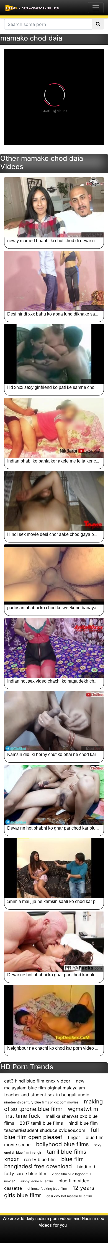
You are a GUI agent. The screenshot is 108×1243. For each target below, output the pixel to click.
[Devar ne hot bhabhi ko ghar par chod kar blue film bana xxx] (54, 941)
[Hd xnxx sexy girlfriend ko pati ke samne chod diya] (54, 354)
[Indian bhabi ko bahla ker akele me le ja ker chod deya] (54, 428)
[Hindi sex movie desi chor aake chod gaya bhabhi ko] (54, 501)
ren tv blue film (40, 1159)
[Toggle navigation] (96, 7)
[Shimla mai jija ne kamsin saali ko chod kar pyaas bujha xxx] (54, 868)
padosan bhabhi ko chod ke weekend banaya (51, 607)
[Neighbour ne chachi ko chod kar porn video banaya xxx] (54, 1015)
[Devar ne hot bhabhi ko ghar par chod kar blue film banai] (54, 795)
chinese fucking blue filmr (47, 1188)
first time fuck (22, 1116)
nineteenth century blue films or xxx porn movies (41, 1102)
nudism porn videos (54, 1218)
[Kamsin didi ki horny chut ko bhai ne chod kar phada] (54, 721)
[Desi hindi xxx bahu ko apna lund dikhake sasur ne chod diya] (54, 281)
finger (74, 1137)
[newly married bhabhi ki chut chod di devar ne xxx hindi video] (54, 207)
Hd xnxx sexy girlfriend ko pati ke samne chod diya (56, 387)
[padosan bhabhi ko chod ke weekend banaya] (54, 574)
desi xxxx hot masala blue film (69, 1196)
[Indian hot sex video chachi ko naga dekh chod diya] (54, 648)
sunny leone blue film (36, 1181)
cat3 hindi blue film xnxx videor (37, 1081)
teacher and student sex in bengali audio (46, 1094)
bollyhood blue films (62, 1144)
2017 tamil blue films (41, 1123)
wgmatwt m (83, 1109)
